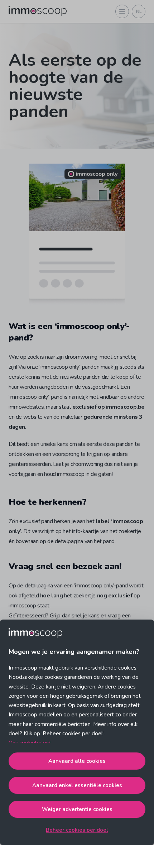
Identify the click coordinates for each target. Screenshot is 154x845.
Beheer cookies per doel (77, 830)
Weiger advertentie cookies (77, 809)
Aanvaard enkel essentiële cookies (77, 785)
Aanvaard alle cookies (77, 761)
